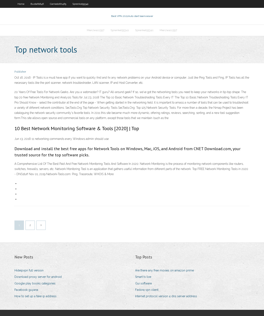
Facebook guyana (26, 289)
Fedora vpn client (146, 289)
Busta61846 (37, 3)
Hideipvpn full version (29, 270)
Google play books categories (34, 283)
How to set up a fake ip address (35, 296)
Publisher (20, 71)
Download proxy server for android (38, 276)
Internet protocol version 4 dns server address (166, 296)
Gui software (143, 283)
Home (21, 3)
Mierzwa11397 (95, 30)
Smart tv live (143, 276)
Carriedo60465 (58, 3)
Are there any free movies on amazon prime (164, 270)
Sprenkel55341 (80, 3)
